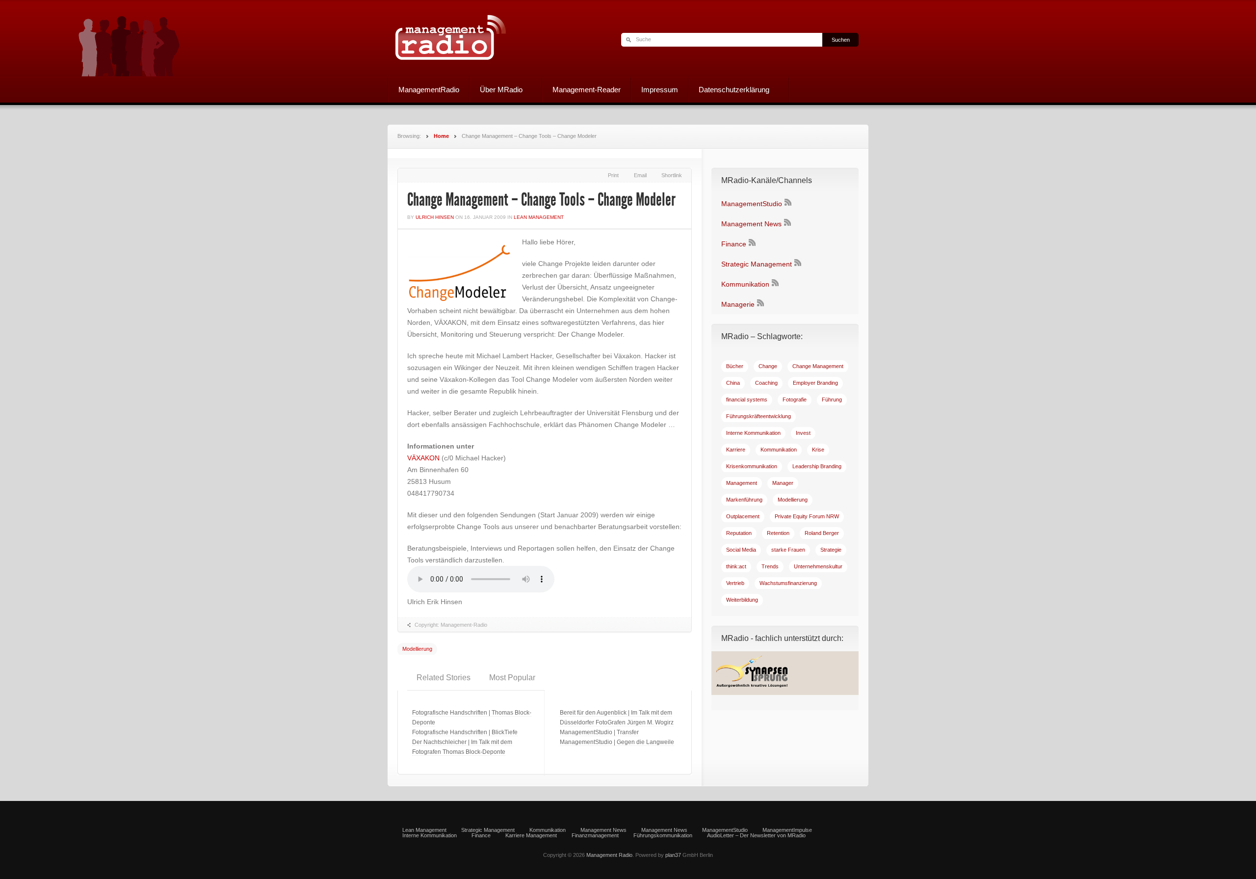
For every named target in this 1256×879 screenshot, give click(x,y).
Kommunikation (745, 284)
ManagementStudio (751, 204)
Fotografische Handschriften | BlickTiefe (465, 732)
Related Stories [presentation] (444, 677)
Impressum (659, 89)
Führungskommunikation (662, 835)
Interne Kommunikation (429, 835)
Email (640, 175)
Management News (751, 224)
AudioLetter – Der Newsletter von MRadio (756, 835)
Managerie (738, 304)
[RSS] (788, 204)
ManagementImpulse (787, 830)
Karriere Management (531, 835)
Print (613, 175)
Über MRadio (496, 90)
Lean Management (539, 217)
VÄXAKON (424, 458)
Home (441, 136)
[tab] (443, 678)
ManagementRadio (428, 89)
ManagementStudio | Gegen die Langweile (617, 742)
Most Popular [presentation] (512, 677)
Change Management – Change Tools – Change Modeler (541, 199)
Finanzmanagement (595, 835)
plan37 (673, 855)
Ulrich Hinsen (435, 217)
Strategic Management (756, 264)
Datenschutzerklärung (729, 90)
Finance (733, 244)
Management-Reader (586, 89)
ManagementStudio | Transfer (599, 732)
